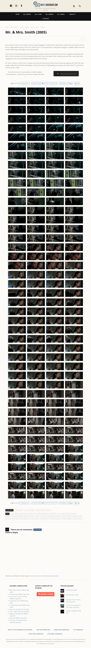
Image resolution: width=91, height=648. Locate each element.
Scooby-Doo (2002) (71, 590)
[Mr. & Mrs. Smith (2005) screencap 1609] (17, 480)
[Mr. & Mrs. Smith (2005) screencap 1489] (17, 205)
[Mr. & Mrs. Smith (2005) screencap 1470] (36, 159)
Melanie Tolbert (77, 516)
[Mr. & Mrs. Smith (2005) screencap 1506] (36, 242)
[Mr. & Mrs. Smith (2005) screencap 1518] (36, 269)
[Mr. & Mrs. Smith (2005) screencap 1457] (17, 132)
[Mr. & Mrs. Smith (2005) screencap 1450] (36, 113)
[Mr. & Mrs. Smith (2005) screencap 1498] (36, 223)
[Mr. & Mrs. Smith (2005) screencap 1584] (74, 416)
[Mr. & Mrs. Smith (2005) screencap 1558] (36, 361)
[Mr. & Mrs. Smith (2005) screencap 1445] (17, 104)
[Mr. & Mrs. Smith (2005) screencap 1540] (74, 315)
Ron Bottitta (45, 519)
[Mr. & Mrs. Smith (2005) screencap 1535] (55, 306)
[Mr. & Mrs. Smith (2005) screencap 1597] (17, 453)
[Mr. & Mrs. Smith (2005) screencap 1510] (36, 251)
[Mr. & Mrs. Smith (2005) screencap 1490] (36, 205)
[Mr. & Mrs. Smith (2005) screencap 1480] (74, 178)
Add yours (37, 529)
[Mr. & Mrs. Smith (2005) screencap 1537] (17, 315)
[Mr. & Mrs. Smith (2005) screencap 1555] (55, 352)
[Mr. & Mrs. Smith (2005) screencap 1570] (36, 388)
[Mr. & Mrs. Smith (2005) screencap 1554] (36, 352)
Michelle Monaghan (12, 519)
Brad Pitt (33, 514)
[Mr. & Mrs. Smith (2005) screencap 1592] (74, 434)
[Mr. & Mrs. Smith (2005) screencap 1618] (36, 498)
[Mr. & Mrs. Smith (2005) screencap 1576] (74, 398)
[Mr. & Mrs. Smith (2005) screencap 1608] (74, 471)
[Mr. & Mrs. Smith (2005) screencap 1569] (17, 388)
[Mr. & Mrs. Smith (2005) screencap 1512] (74, 251)
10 (45, 83)
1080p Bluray (19, 510)
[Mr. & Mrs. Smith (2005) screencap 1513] (17, 260)
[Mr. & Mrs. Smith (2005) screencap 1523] (55, 278)
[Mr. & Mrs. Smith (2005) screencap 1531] (55, 297)
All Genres (49, 14)
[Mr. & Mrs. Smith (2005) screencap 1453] (17, 123)
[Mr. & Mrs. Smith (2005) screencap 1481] (17, 187)
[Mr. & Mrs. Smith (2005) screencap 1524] (74, 278)
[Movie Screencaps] (45, 4)
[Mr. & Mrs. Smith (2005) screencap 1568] (74, 379)
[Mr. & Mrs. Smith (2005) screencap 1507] (55, 242)
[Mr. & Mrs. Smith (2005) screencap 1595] (55, 443)
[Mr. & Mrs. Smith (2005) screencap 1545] (17, 333)
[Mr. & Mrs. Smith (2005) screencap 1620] (74, 498)
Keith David (43, 516)
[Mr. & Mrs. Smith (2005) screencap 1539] (55, 315)
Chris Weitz (52, 514)
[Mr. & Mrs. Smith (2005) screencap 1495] (55, 214)
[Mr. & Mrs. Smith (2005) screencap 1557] (17, 361)
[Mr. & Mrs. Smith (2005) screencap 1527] (55, 288)
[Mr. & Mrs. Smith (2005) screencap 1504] (74, 233)
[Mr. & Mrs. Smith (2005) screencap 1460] (74, 132)
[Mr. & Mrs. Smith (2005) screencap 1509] (17, 251)
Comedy (32, 510)
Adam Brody (15, 514)
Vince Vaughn (77, 519)
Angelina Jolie (24, 514)
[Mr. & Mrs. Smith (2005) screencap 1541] (17, 324)
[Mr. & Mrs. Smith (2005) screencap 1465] (17, 150)
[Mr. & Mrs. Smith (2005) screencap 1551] (55, 343)
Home (17, 14)
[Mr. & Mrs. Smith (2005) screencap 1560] (74, 361)
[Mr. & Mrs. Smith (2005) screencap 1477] (17, 178)
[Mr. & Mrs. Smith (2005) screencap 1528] (74, 288)
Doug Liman (61, 514)
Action (27, 510)
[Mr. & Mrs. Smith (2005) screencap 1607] (55, 471)
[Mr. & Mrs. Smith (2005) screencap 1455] (55, 123)
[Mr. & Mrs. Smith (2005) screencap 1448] (74, 104)
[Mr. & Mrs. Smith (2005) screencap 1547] (55, 333)
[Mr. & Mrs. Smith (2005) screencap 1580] (74, 407)
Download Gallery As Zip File (68, 74)
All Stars (38, 14)
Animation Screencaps (61, 630)
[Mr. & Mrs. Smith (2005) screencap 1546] (36, 333)
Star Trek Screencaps (36, 634)
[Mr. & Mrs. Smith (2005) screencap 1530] (36, 297)
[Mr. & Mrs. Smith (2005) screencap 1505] (17, 242)
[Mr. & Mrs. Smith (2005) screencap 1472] (74, 159)
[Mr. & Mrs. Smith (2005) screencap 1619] (55, 498)
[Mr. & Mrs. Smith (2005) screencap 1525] (17, 288)
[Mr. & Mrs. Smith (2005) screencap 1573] (17, 398)
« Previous (23, 83)
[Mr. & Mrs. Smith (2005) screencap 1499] (55, 223)
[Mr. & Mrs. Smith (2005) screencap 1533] (17, 306)
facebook (12, 5)
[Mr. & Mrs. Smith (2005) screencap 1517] (17, 269)
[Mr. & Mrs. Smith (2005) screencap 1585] (17, 425)
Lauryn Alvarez (66, 516)
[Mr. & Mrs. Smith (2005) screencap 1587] (55, 425)
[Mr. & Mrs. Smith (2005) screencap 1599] (55, 453)
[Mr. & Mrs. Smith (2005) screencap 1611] (55, 480)
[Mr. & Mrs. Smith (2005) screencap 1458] (36, 132)
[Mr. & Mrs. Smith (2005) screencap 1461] (17, 141)
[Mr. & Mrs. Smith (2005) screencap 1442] (36, 95)
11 (49, 83)
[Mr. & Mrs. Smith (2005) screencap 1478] (36, 178)
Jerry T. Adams (35, 516)
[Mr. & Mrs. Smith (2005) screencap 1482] (36, 187)
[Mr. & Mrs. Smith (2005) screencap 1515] (55, 260)
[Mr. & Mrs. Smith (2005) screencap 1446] (36, 104)
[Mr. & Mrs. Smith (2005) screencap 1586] (36, 425)
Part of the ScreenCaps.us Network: (20, 630)
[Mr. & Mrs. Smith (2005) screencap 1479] (55, 178)
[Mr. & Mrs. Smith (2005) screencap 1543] (55, 324)
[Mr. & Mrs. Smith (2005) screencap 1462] (36, 141)
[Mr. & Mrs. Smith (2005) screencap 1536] (74, 306)
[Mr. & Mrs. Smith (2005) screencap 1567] (55, 379)
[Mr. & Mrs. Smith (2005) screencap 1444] (74, 95)
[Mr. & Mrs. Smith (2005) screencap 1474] (36, 168)
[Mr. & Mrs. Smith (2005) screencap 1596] (74, 443)
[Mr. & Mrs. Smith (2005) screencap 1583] (55, 416)
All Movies (27, 14)
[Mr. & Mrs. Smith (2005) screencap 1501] (17, 233)
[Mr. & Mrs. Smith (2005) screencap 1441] (17, 95)
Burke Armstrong (42, 514)
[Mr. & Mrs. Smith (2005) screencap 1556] (74, 352)
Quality (72, 14)
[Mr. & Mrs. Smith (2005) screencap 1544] (74, 324)
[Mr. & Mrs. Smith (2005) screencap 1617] (17, 498)
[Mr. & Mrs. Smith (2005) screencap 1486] (36, 196)
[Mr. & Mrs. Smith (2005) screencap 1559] (55, 361)
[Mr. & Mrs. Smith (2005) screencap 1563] (55, 370)
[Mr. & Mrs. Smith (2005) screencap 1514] (36, 260)
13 (56, 83)
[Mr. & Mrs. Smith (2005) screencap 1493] (17, 214)
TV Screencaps (78, 630)
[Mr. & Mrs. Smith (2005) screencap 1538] (36, 315)
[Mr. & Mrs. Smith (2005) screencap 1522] (36, 278)
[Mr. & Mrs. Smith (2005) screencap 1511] (55, 251)
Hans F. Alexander (11, 516)
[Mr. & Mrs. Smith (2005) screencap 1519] (55, 269)
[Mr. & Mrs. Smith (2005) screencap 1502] (36, 233)
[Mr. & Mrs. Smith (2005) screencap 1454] (36, 123)
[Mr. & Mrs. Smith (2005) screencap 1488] (74, 196)
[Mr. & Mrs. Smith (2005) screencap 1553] (17, 352)
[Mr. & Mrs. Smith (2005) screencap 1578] (36, 407)
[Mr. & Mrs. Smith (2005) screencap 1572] (74, 388)
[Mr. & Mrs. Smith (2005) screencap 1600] (74, 453)
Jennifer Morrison (23, 516)
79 (60, 83)
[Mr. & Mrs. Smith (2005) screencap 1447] (55, 104)
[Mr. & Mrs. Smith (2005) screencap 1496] (74, 214)
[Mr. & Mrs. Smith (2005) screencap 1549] (17, 343)
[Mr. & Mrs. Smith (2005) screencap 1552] (74, 343)
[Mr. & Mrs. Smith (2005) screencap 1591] (55, 434)
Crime (37, 510)
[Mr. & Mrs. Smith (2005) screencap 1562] (36, 370)
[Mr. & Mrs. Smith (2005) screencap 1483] (55, 187)
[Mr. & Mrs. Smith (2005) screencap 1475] (55, 168)
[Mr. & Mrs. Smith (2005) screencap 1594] (36, 443)
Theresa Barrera (67, 519)
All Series (61, 14)
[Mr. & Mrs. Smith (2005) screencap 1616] (74, 489)
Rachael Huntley (34, 519)
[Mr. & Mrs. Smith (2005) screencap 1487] (55, 196)
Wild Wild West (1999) (72, 595)
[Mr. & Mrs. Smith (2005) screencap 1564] (74, 370)
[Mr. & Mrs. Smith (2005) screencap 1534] (36, 306)
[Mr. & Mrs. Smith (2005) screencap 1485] (17, 196)
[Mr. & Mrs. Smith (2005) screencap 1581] (17, 416)
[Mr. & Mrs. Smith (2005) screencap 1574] (36, 398)
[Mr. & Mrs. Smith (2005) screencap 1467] (55, 150)
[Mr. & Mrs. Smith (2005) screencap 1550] (36, 343)
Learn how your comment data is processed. (44, 576)
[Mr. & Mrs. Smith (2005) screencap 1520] (74, 269)
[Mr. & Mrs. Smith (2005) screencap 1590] (36, 434)
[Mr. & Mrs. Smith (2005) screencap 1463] (55, 141)
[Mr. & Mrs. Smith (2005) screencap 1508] (74, 242)
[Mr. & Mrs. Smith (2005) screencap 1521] (17, 278)
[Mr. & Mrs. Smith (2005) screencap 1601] (17, 462)
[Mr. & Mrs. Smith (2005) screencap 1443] (55, 95)
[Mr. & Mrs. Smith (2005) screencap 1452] (74, 113)
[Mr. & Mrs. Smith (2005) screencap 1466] (36, 150)
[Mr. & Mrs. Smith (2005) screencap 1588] (74, 425)
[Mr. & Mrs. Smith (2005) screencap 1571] (55, 388)
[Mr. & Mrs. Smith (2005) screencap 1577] (17, 407)
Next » (65, 83)
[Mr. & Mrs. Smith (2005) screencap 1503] (55, 233)
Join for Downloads (43, 630)
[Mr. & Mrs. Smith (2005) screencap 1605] (17, 471)
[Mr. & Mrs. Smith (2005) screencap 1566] (36, 379)
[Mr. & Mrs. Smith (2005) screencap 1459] (55, 132)
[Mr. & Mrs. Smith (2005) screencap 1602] (36, 462)
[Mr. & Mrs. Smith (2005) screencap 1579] (55, 407)
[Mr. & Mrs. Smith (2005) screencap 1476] (74, 168)
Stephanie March (55, 519)
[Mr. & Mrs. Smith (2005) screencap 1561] (17, 370)
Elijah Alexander (71, 514)
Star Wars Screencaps (54, 634)
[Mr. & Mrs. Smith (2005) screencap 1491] (55, 205)
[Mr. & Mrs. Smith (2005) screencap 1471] (55, 159)
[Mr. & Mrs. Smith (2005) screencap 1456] (74, 123)
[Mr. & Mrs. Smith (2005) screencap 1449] (17, 113)
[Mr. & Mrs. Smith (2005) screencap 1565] (17, 379)
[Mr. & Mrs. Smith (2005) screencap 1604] (74, 462)
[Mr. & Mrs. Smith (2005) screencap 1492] (74, 205)
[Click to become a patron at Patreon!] (45, 597)
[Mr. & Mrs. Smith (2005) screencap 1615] (55, 489)
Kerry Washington (54, 516)
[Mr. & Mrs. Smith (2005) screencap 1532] (74, 297)
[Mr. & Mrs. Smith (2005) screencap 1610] (36, 480)
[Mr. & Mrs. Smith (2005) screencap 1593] (17, 443)
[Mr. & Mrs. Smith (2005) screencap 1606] (36, 471)
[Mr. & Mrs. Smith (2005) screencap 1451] (55, 113)
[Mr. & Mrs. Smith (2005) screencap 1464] (74, 141)
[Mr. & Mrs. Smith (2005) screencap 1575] (55, 398)
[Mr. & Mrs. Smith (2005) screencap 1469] (17, 159)
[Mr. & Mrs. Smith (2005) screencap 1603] (55, 462)
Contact (46, 18)
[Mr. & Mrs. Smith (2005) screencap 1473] (17, 168)
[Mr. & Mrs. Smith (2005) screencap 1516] (74, 260)
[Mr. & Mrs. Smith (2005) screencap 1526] (36, 288)
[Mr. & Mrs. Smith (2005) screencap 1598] (36, 453)
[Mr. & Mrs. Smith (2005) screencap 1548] (74, 333)
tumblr (23, 5)
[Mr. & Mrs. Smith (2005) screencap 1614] (36, 489)
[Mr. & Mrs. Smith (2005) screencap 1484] (74, 187)
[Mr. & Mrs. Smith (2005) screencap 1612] (74, 480)
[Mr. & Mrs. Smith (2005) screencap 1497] (17, 223)
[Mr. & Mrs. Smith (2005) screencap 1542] (36, 324)
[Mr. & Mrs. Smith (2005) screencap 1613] (17, 489)
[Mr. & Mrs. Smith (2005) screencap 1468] (74, 150)
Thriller (48, 510)
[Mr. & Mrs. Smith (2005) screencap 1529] (17, 297)
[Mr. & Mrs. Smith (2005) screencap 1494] (36, 214)
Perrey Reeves (24, 519)
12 (52, 83)
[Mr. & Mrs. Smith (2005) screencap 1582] (36, 416)
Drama (43, 510)
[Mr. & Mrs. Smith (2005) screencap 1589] (17, 434)
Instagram (18, 5)
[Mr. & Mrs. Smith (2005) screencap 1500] (74, 223)
